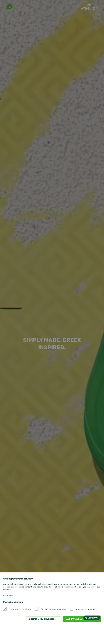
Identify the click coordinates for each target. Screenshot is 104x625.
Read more (8, 595)
